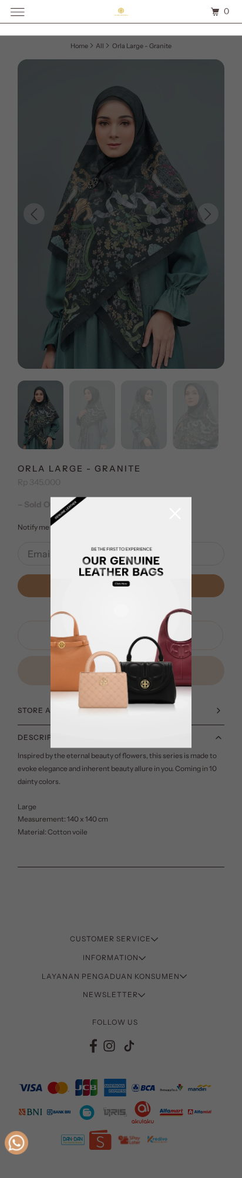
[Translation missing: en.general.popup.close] (175, 514)
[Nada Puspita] (121, 11)
